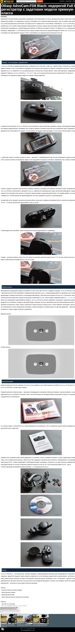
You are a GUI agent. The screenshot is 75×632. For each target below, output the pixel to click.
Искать (40, 1)
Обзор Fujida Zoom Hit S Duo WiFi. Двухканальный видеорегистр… (9, 608)
